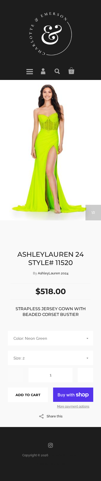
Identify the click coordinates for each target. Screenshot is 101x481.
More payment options (73, 406)
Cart (71, 71)
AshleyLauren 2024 (53, 273)
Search (57, 71)
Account (43, 71)
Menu (29, 71)
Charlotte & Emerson (64, 455)
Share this (54, 416)
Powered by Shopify (50, 464)
